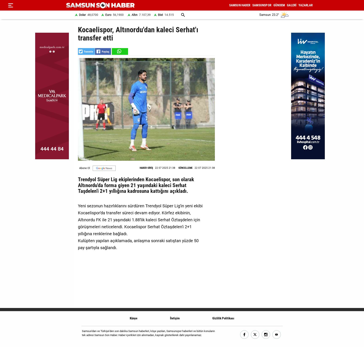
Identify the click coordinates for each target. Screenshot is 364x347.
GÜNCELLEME (185, 167)
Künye (133, 318)
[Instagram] (266, 334)
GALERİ (291, 5)
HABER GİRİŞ (146, 167)
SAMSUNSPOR (261, 5)
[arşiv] (183, 14)
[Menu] (10, 5)
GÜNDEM (279, 5)
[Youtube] (276, 334)
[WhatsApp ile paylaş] (119, 51)
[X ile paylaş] (86, 51)
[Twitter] (255, 334)
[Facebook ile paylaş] (103, 51)
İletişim (175, 318)
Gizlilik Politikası (223, 318)
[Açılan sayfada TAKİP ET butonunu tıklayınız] (104, 168)
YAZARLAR (305, 5)
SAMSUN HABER (239, 5)
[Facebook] (244, 334)
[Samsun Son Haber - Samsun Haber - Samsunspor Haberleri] (100, 5)
